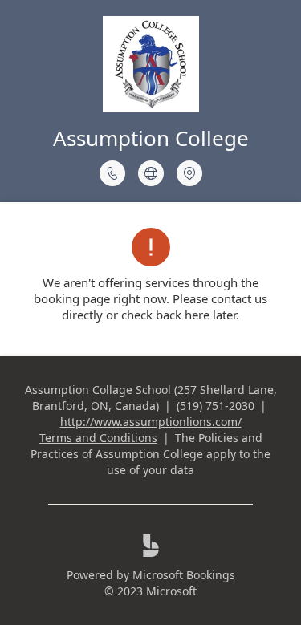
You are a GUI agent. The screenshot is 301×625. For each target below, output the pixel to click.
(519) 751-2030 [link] (215, 405)
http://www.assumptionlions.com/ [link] (151, 421)
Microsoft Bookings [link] (183, 574)
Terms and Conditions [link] (98, 437)
